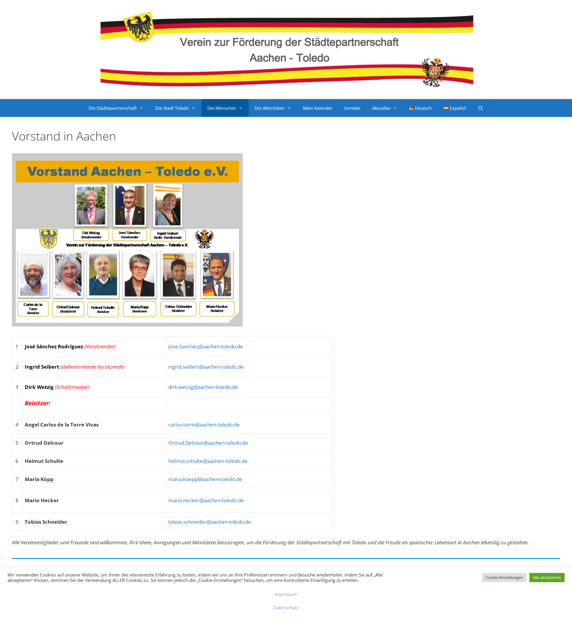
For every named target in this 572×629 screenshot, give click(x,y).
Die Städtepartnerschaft (112, 108)
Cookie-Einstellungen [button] (504, 577)
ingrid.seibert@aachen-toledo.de (206, 366)
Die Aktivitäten (270, 108)
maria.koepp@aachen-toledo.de (205, 479)
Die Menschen (221, 108)
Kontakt (352, 108)
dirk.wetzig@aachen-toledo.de (203, 387)
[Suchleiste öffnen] (480, 108)
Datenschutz (286, 608)
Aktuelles (381, 108)
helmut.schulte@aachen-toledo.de (208, 461)
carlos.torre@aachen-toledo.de (204, 424)
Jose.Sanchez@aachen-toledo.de (205, 346)
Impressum (286, 594)
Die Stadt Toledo (172, 108)
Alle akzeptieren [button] (547, 577)
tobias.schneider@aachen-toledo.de (209, 521)
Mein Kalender (317, 108)
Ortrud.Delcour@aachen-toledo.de (208, 442)
